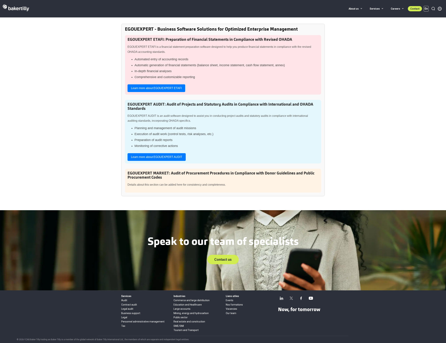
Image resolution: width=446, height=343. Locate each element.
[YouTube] (310, 298)
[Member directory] (440, 9)
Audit (124, 300)
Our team (231, 313)
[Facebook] (301, 298)
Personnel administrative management (142, 321)
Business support (130, 313)
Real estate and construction (189, 321)
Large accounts (182, 308)
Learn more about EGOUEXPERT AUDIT (156, 156)
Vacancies (231, 308)
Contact (415, 8)
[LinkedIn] (281, 298)
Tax (123, 326)
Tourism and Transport (186, 330)
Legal (124, 317)
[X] (291, 298)
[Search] (433, 9)
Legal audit (127, 308)
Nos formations (234, 304)
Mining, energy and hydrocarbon (191, 313)
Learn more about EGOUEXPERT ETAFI (156, 88)
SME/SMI (179, 326)
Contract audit (129, 304)
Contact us (223, 259)
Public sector (181, 317)
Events (229, 300)
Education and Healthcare (188, 304)
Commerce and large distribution (192, 300)
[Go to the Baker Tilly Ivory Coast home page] (16, 8)
